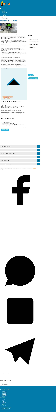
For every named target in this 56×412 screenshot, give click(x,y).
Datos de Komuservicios (6, 98)
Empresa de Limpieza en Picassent (8, 97)
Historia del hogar (4, 392)
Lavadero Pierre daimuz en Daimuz (6, 407)
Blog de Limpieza (4, 402)
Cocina (4, 14)
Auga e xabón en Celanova (5, 409)
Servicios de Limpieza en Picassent (8, 96)
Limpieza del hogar (4, 393)
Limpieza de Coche (4, 391)
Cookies (3, 400)
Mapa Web (3, 401)
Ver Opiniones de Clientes (33, 78)
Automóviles (5, 15)
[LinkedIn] (20, 330)
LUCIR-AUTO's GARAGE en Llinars (6, 408)
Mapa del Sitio (3, 396)
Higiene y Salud (5, 13)
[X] (20, 250)
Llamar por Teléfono (5, 129)
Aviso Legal (3, 399)
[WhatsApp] (20, 290)
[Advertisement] (14, 137)
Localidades (3, 11)
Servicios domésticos (4, 395)
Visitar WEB (31, 75)
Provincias (3, 10)
